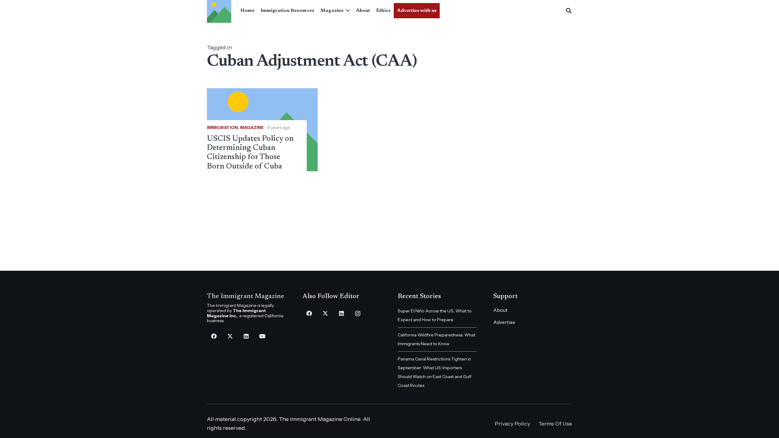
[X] (230, 336)
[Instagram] (358, 313)
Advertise (504, 322)
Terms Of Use (555, 423)
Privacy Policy (512, 423)
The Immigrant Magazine (245, 296)
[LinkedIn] (246, 336)
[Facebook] (214, 336)
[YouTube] (262, 336)
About (500, 310)
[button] (347, 10)
